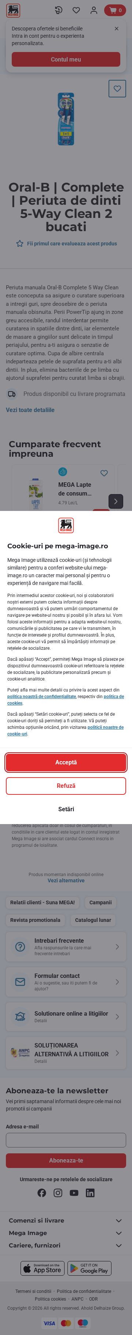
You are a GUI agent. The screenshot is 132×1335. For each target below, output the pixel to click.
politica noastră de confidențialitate (41, 696)
